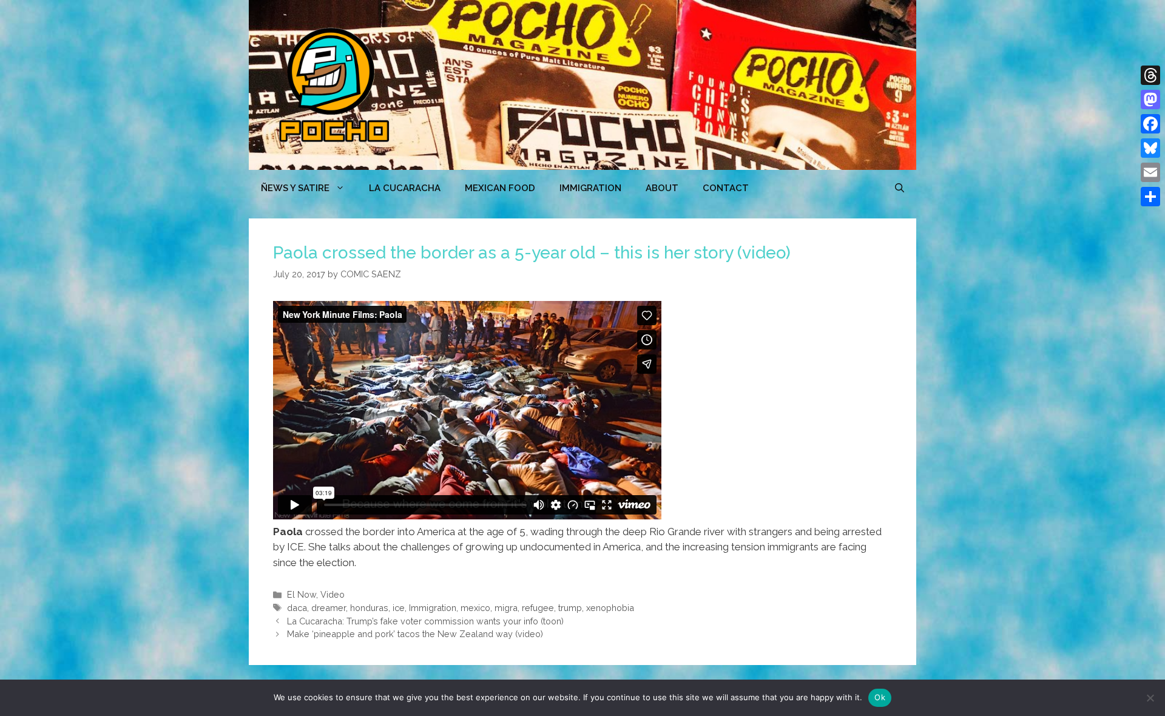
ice (399, 608)
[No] (1150, 698)
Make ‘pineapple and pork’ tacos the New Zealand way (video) (415, 634)
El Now (301, 594)
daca (297, 608)
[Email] (1150, 172)
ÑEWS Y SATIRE (295, 188)
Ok (879, 697)
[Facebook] (1150, 124)
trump (570, 608)
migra (506, 608)
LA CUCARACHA (405, 188)
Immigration (590, 188)
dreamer (328, 608)
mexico (475, 608)
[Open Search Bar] (899, 188)
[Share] (1150, 196)
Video (332, 594)
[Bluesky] (1150, 148)
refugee (538, 608)
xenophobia (610, 608)
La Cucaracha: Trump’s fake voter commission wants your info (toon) (425, 621)
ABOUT (662, 188)
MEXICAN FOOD (500, 188)
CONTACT (726, 188)
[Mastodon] (1150, 99)
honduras (369, 608)
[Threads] (1150, 75)
